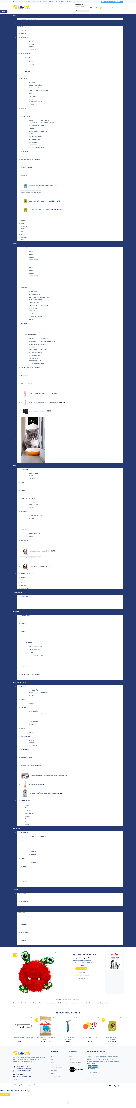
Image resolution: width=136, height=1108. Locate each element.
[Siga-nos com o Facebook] (14, 1079)
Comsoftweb (33, 1085)
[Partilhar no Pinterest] (85, 978)
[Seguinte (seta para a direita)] (6, 1105)
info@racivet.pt (91, 1063)
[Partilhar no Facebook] (76, 978)
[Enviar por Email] (82, 978)
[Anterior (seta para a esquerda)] (1, 1105)
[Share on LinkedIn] (87, 978)
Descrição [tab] (58, 999)
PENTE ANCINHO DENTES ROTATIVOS (68, 1038)
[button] (98, 8)
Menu (4, 11)
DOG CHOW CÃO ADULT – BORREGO (112, 1038)
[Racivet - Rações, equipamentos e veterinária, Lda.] (21, 6)
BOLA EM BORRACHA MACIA (90, 1038)
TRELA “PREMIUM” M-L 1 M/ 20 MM (23, 1038)
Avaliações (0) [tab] (76, 999)
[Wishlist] (91, 8)
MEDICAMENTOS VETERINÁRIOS (112, 1)
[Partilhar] (10, 1098)
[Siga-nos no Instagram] (16, 1079)
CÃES (79, 952)
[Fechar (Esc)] (15, 1098)
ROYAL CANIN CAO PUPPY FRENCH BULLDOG (46, 1038)
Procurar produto (79, 4)
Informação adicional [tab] (67, 999)
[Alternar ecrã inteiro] (6, 1098)
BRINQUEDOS (86, 952)
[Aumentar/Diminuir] (1, 1098)
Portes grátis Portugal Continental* (22, 1)
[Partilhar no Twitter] (79, 978)
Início (75, 952)
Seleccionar (5, 1094)
